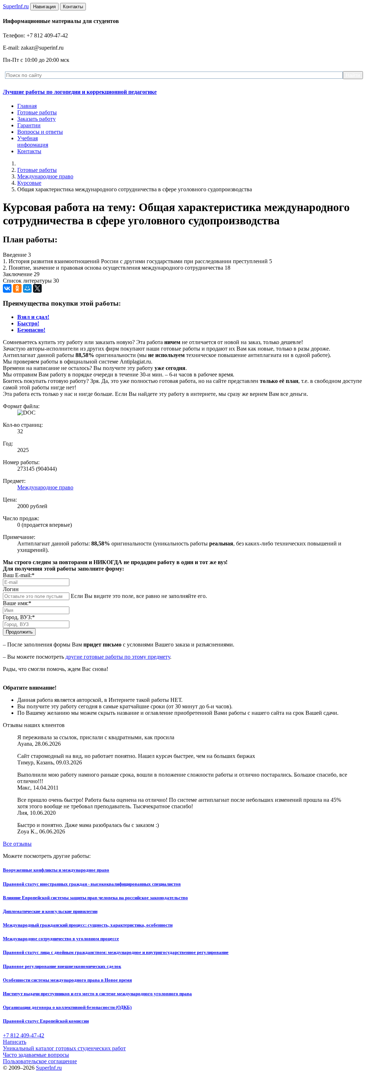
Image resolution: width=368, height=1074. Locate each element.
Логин (11, 589)
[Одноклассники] (17, 288)
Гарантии (29, 125)
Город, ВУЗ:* (19, 617)
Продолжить (19, 632)
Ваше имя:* (17, 603)
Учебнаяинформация (32, 141)
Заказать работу (36, 119)
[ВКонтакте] (7, 288)
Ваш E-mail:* (18, 575)
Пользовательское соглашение (40, 1061)
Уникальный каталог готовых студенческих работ (64, 1048)
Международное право (45, 176)
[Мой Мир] (27, 288)
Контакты (29, 151)
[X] (37, 288)
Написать (14, 1042)
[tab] (33, 317)
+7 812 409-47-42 (23, 1035)
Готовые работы (37, 112)
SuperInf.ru (49, 1068)
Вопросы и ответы (40, 132)
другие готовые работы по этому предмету (117, 657)
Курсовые (29, 183)
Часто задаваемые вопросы (36, 1055)
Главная (27, 106)
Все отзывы (17, 844)
